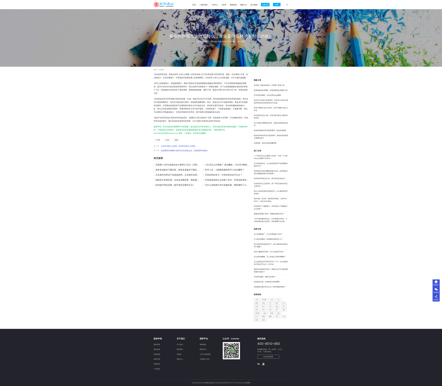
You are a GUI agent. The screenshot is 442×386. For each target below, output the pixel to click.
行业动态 (204, 41)
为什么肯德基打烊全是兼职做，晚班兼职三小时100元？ (227, 185)
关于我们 (180, 344)
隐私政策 (157, 349)
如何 (256, 306)
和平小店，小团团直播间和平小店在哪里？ (224, 170)
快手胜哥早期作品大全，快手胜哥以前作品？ (270, 178)
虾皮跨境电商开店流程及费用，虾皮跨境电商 (270, 130)
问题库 (179, 354)
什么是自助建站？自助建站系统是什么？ (268, 239)
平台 (270, 306)
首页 (194, 5)
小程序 (223, 5)
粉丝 (278, 313)
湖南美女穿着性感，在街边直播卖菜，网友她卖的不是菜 (178, 180)
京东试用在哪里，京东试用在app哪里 (267, 95)
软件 (277, 316)
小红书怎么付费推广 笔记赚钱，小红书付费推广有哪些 (227, 165)
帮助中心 (180, 359)
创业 (263, 303)
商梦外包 (203, 349)
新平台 (215, 5)
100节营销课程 (205, 354)
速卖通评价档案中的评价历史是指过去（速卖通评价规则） (185, 150)
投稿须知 (157, 354)
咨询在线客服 (268, 357)
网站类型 (204, 5)
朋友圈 (257, 313)
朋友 (283, 310)
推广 (277, 310)
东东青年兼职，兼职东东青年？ (265, 277)
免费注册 (265, 5)
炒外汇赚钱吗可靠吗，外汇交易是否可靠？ (269, 252)
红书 (256, 316)
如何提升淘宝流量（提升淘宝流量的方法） (175, 185)
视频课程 (233, 5)
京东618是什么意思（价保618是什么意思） (179, 146)
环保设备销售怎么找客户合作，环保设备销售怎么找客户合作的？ (227, 180)
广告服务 (157, 369)
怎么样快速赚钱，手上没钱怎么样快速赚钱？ (270, 257)
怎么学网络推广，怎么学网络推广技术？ (268, 234)
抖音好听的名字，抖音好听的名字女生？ (223, 175)
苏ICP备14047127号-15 (228, 383)
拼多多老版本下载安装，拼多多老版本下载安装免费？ (178, 170)
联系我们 (180, 349)
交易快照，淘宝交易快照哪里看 (265, 143)
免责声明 (157, 359)
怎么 (283, 306)
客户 (263, 306)
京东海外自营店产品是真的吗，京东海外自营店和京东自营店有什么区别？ (178, 175)
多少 (283, 303)
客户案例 (254, 5)
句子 (270, 303)
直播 (271, 313)
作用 (231, 90)
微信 (277, 306)
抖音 (270, 310)
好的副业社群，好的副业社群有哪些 (267, 282)
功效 (167, 140)
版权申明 (157, 344)
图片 (277, 303)
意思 (256, 310)
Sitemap (218, 383)
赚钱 (270, 316)
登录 (276, 5)
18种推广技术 (205, 359)
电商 (264, 313)
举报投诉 (157, 364)
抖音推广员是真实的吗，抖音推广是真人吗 (269, 85)
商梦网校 (203, 344)
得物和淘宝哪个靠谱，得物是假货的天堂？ (269, 214)
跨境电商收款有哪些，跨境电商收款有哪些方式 (271, 90)
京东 (271, 299)
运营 (283, 316)
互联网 (264, 299)
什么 (278, 299)
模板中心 (243, 5)
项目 (263, 320)
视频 (263, 316)
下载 (256, 299)
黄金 (156, 74)
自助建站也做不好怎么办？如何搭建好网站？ (270, 287)
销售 (256, 320)
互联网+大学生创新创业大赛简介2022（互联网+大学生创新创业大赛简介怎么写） (178, 165)
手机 (263, 310)
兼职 (256, 303)
